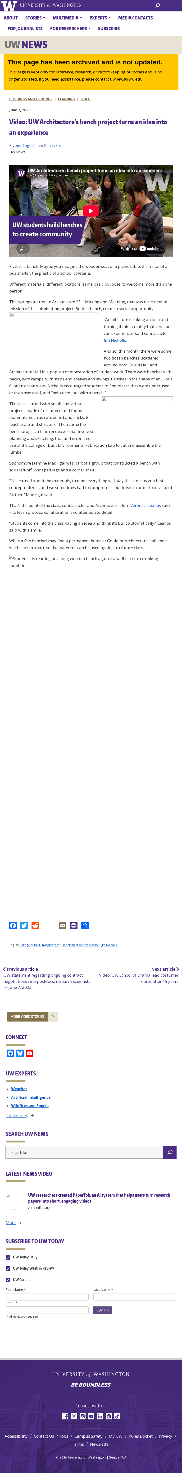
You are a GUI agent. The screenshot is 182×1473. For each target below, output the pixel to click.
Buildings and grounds (30, 99)
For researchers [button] (68, 28)
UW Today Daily (24, 1257)
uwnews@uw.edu (126, 79)
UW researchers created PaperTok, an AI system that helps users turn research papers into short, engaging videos (99, 1201)
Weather (19, 1088)
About (11, 18)
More (11, 1222)
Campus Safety (88, 1436)
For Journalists (25, 28)
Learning (66, 99)
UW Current (21, 1279)
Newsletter (100, 1444)
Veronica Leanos (145, 505)
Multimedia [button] (65, 18)
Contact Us (44, 1436)
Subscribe (109, 28)
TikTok (117, 1416)
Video (86, 99)
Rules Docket (141, 1436)
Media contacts (135, 18)
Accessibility (16, 1436)
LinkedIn (100, 1416)
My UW (116, 1436)
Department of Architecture (80, 945)
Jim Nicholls (115, 340)
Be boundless (91, 1385)
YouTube (91, 1416)
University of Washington (9, 5)
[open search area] (157, 5)
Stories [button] (33, 18)
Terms (78, 1444)
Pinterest (108, 1416)
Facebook (65, 1416)
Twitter (73, 1416)
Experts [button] (98, 18)
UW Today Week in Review (33, 1268)
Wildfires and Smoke (30, 1105)
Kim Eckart (53, 145)
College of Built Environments (39, 945)
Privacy (165, 1436)
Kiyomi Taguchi (22, 145)
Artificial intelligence (30, 1097)
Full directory (17, 1115)
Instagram (82, 1416)
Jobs (64, 1436)
